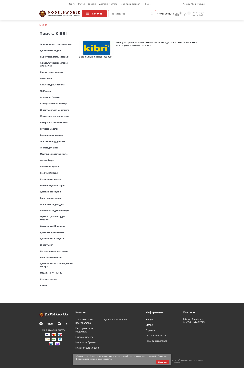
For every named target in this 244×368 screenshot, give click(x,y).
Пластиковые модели (87, 347)
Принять (162, 362)
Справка (92, 4)
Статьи (81, 4)
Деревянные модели (115, 319)
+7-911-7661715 (165, 13)
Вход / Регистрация (195, 4)
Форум (72, 4)
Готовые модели (84, 337)
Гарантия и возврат (130, 4)
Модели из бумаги (85, 342)
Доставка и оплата (108, 4)
